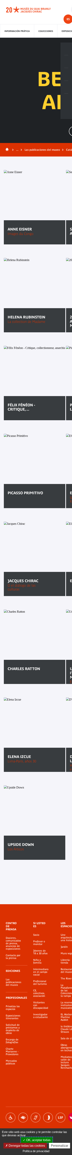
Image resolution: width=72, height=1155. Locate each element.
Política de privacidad (36, 1151)
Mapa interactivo (66, 100)
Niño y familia (37, 961)
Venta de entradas (66, 49)
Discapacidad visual (23, 1117)
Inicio (6, 149)
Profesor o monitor (39, 943)
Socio (36, 935)
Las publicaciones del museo (42, 149)
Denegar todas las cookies (26, 1145)
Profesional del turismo (40, 982)
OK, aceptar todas (37, 1140)
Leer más (19, 504)
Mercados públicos (11, 1062)
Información (66, 61)
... (17, 149)
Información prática (17, 31)
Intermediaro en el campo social (40, 972)
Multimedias (66, 87)
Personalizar (59, 1145)
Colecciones (45, 31)
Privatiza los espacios (13, 1007)
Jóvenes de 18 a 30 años (40, 952)
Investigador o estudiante (40, 1016)
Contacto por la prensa (13, 956)
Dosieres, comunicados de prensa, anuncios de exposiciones (13, 943)
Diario (66, 74)
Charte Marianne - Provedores (12, 1052)
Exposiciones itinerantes (13, 1017)
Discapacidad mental (48, 1117)
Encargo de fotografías (12, 1041)
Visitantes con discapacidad (40, 1005)
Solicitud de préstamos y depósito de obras (13, 1029)
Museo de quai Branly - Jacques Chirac (32, 9)
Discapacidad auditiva (35, 1117)
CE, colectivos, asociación (39, 993)
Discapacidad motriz (10, 1117)
